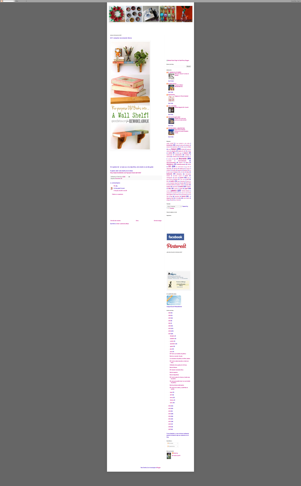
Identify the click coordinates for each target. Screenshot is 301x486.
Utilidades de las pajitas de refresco (178, 365)
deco (174, 159)
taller (189, 194)
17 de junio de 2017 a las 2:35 (120, 190)
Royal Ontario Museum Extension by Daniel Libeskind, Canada (181, 131)
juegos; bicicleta (169, 179)
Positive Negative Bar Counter (182, 107)
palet (181, 188)
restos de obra (184, 193)
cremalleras (174, 156)
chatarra (185, 153)
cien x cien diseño (172, 106)
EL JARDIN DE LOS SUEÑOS (174, 72)
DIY (121, 178)
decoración (117, 178)
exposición (180, 170)
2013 (169, 414)
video (179, 198)
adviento (187, 145)
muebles (168, 186)
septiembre (173, 344)
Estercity (176, 453)
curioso (185, 156)
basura (174, 149)
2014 (169, 411)
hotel (183, 172)
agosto (171, 346)
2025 (169, 313)
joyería (182, 177)
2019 (169, 328)
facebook (186, 170)
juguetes (176, 179)
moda (187, 185)
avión (169, 149)
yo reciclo (177, 200)
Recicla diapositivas (174, 375)
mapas (179, 181)
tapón (167, 196)
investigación (169, 177)
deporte (181, 162)
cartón (170, 153)
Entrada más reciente (115, 220)
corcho (168, 156)
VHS (176, 198)
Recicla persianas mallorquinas (177, 385)
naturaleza (175, 186)
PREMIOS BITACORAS (186, 191)
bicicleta (183, 149)
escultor (168, 170)
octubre (172, 341)
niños (169, 188)
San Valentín (177, 194)
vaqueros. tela (170, 198)
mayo (171, 392)
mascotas (183, 181)
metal (182, 183)
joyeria (175, 177)
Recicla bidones (173, 367)
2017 (169, 334)
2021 (169, 323)
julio (171, 349)
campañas (173, 151)
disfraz (189, 164)
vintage (168, 200)
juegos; (188, 177)
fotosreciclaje (170, 172)
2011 (169, 419)
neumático (188, 186)
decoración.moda (182, 161)
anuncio (168, 147)
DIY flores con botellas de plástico (178, 353)
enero (171, 402)
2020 (169, 326)
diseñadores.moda (181, 164)
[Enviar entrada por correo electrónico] (129, 176)
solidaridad (185, 194)
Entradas (171, 443)
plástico (174, 191)
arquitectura (174, 147)
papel (186, 188)
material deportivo (175, 183)
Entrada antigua (157, 220)
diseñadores (170, 164)
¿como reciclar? (170, 143)
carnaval (189, 151)
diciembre (172, 336)
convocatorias (178, 155)
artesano (184, 147)
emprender (169, 168)
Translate (172, 208)
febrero (172, 400)
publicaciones (169, 193)
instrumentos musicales (177, 175)
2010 (169, 421)
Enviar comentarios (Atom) (123, 223)
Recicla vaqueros (174, 372)
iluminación (169, 174)
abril (171, 395)
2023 (169, 318)
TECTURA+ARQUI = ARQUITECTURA (176, 128)
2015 (169, 408)
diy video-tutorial (179, 166)
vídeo (184, 198)
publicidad (174, 193)
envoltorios (181, 168)
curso (190, 156)
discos (187, 162)
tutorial (183, 196)
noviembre (172, 338)
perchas (168, 191)
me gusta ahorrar (172, 83)
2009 (169, 424)
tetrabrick (177, 196)
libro (168, 181)
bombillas (188, 149)
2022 (169, 320)
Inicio (137, 220)
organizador (176, 188)
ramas (179, 193)
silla (180, 194)
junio (171, 351)
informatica (179, 174)
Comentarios (172, 446)
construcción (169, 154)
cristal (180, 156)
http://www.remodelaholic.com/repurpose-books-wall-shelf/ (125, 173)
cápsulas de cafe (181, 151)
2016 (169, 406)
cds (176, 153)
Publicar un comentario (117, 194)
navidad (181, 186)
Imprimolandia (171, 94)
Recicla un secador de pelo (176, 356)
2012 (169, 416)
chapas (180, 153)
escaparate (188, 168)
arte (180, 147)
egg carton (187, 166)
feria (190, 170)
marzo (171, 397)
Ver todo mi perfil (176, 455)
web (172, 200)
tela (171, 196)
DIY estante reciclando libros (176, 370)
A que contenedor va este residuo (183, 143)
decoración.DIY (169, 160)
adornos (182, 145)
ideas (187, 172)
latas (187, 179)
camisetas (168, 151)
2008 (169, 427)
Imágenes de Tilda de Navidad (181, 96)
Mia (114, 186)
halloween (176, 172)
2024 (169, 315)
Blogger (158, 467)
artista (189, 147)
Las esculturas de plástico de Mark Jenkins (180, 358)
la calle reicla (182, 179)
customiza (169, 159)
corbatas (187, 154)
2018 (169, 331)
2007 (169, 429)
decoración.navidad (171, 162)
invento (186, 175)
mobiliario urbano (180, 185)
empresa (175, 168)
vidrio (188, 198)
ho (180, 172)
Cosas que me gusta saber (174, 117)
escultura (174, 170)
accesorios (169, 145)
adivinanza (177, 145)
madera (172, 181)
